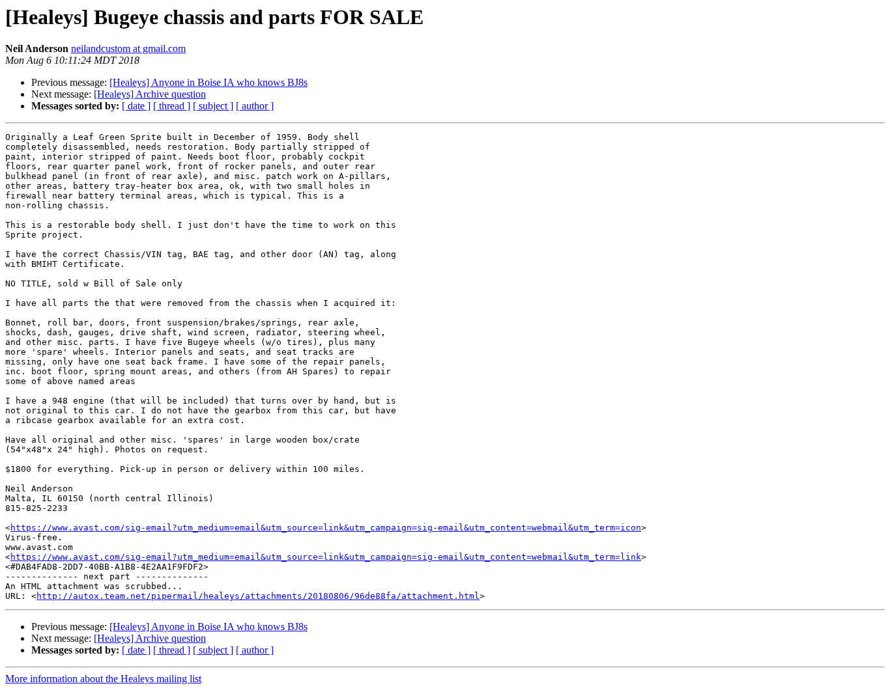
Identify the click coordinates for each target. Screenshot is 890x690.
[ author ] (255, 105)
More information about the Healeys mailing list (103, 678)
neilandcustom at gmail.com (128, 48)
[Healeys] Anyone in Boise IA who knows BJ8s (208, 82)
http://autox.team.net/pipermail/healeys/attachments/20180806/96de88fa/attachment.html (258, 596)
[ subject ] (213, 105)
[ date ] (136, 105)
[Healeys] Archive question (150, 94)
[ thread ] (171, 105)
